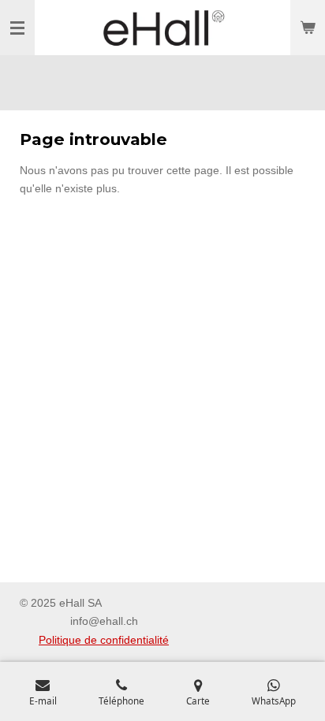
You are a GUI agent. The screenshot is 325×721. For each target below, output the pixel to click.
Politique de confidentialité (104, 640)
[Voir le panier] (307, 27)
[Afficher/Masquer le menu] (17, 27)
